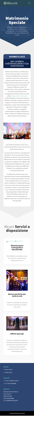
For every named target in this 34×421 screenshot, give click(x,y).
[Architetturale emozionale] (14, 241)
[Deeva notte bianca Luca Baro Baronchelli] (17, 290)
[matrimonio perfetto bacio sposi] (17, 330)
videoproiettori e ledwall (18, 96)
